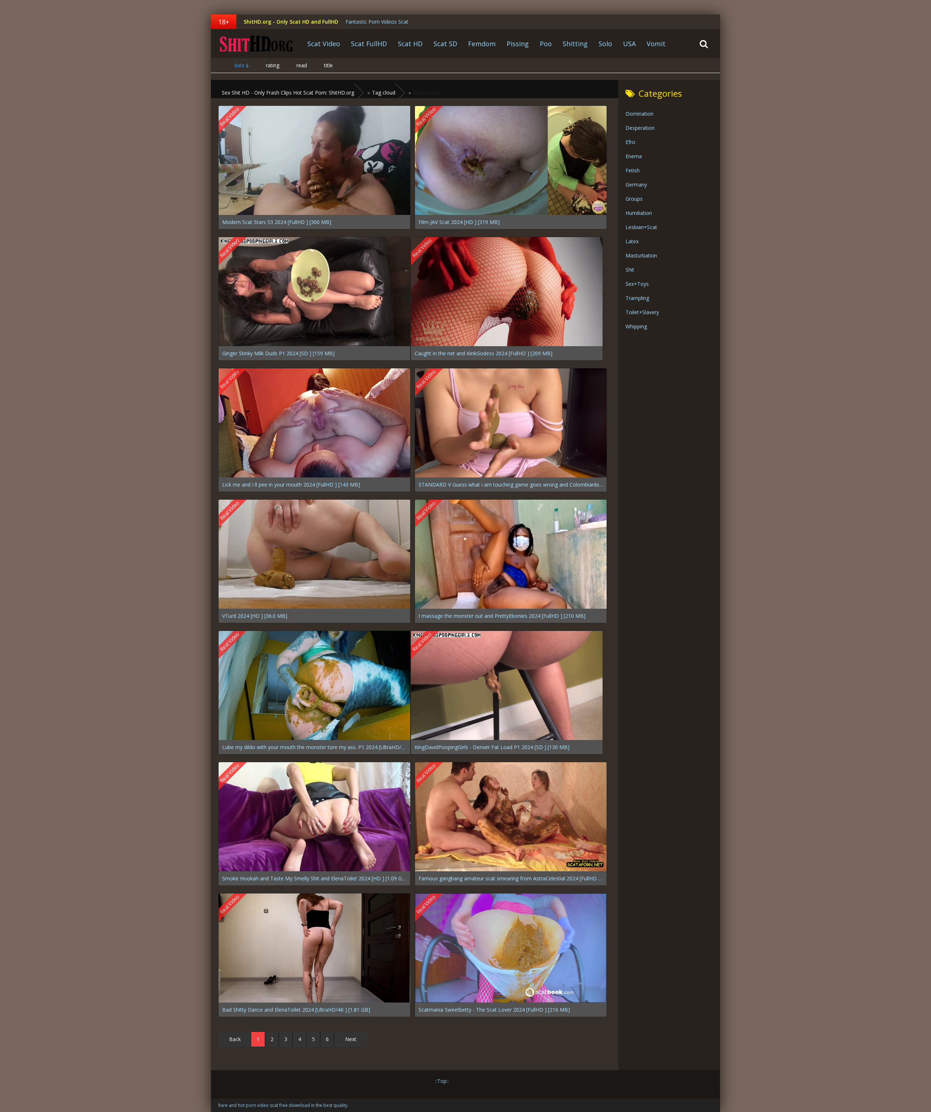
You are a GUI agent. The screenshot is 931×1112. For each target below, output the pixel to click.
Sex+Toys (637, 283)
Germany (636, 184)
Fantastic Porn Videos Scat (376, 21)
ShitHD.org (256, 43)
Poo (546, 43)
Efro (630, 142)
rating (272, 65)
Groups (634, 198)
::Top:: (442, 1080)
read (301, 65)
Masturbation (641, 255)
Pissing (518, 43)
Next (350, 1039)
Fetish (633, 170)
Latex (632, 241)
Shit (630, 269)
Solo (605, 43)
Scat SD (445, 43)
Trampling (637, 298)
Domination (640, 113)
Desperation (640, 127)
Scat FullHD (369, 43)
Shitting (575, 43)
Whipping (636, 326)
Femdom (482, 43)
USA (629, 43)
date (239, 65)
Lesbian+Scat (641, 227)
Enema (634, 156)
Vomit (656, 43)
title (328, 65)
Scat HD (410, 43)
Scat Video (323, 43)
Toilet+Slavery (642, 312)
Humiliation (639, 212)
